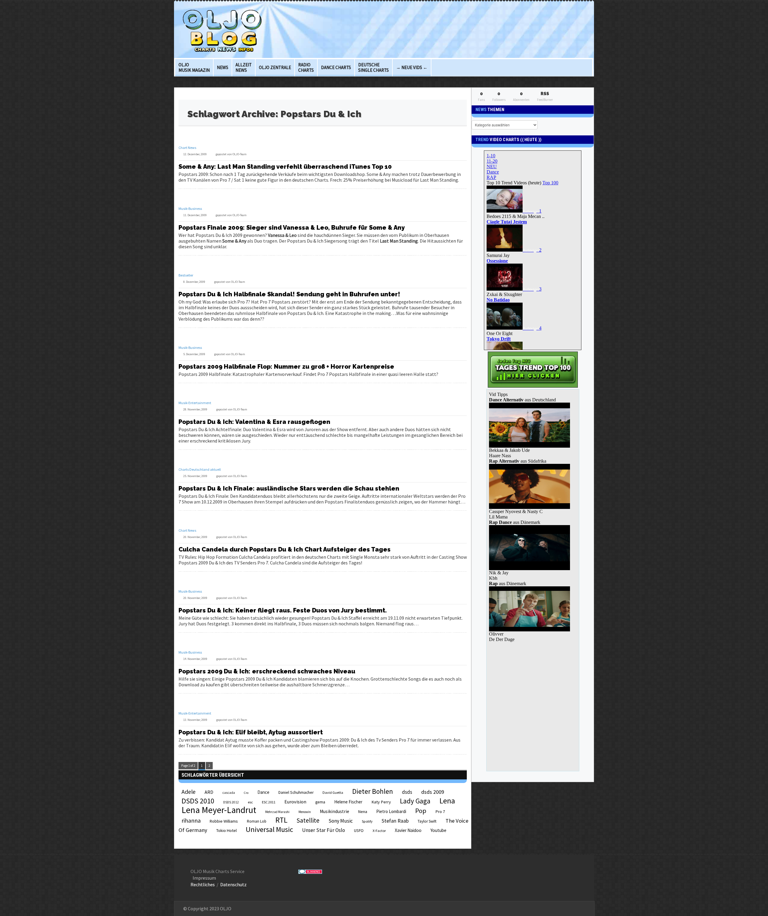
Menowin (304, 812)
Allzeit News (244, 67)
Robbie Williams (224, 821)
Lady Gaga (415, 801)
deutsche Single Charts (373, 67)
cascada (228, 793)
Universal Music (269, 829)
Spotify (367, 821)
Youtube (438, 830)
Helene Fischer (348, 802)
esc (250, 802)
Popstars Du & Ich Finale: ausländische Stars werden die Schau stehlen (288, 488)
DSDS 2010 (198, 801)
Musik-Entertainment (194, 403)
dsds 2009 (432, 791)
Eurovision (295, 802)
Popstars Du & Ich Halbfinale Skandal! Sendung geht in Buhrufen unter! (289, 294)
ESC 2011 (268, 802)
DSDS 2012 (231, 802)
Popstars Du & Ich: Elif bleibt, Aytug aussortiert (250, 732)
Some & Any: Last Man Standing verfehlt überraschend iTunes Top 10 (285, 166)
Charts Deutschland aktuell (199, 469)
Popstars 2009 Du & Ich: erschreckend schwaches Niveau (266, 671)
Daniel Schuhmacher (296, 792)
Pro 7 (440, 811)
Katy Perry (381, 802)
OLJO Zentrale (275, 67)
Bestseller (185, 275)
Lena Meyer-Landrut (219, 809)
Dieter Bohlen (372, 791)
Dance (263, 792)
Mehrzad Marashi (277, 812)
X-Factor (379, 830)
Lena (447, 801)
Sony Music (340, 821)
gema (320, 802)
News (222, 67)
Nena (362, 811)
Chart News (187, 147)
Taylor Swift (427, 821)
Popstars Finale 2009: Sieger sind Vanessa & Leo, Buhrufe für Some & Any (291, 227)
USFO (359, 830)
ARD (209, 792)
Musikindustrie (334, 811)
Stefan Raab (395, 821)
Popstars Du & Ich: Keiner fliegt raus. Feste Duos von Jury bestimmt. (282, 610)
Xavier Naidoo (408, 830)
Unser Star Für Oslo (323, 830)
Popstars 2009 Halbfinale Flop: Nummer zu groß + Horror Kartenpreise (286, 366)
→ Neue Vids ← (412, 67)
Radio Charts (306, 67)
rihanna (191, 820)
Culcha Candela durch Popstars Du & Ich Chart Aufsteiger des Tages (284, 549)
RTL (281, 820)
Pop (420, 810)
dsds (407, 792)
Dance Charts (336, 67)
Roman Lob (256, 821)
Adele (189, 791)
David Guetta (332, 792)
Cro (246, 793)
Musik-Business (190, 208)
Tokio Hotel (226, 830)
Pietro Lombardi (391, 811)
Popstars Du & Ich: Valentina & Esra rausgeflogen (254, 421)
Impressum (204, 878)
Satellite (308, 820)
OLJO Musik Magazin (194, 67)
